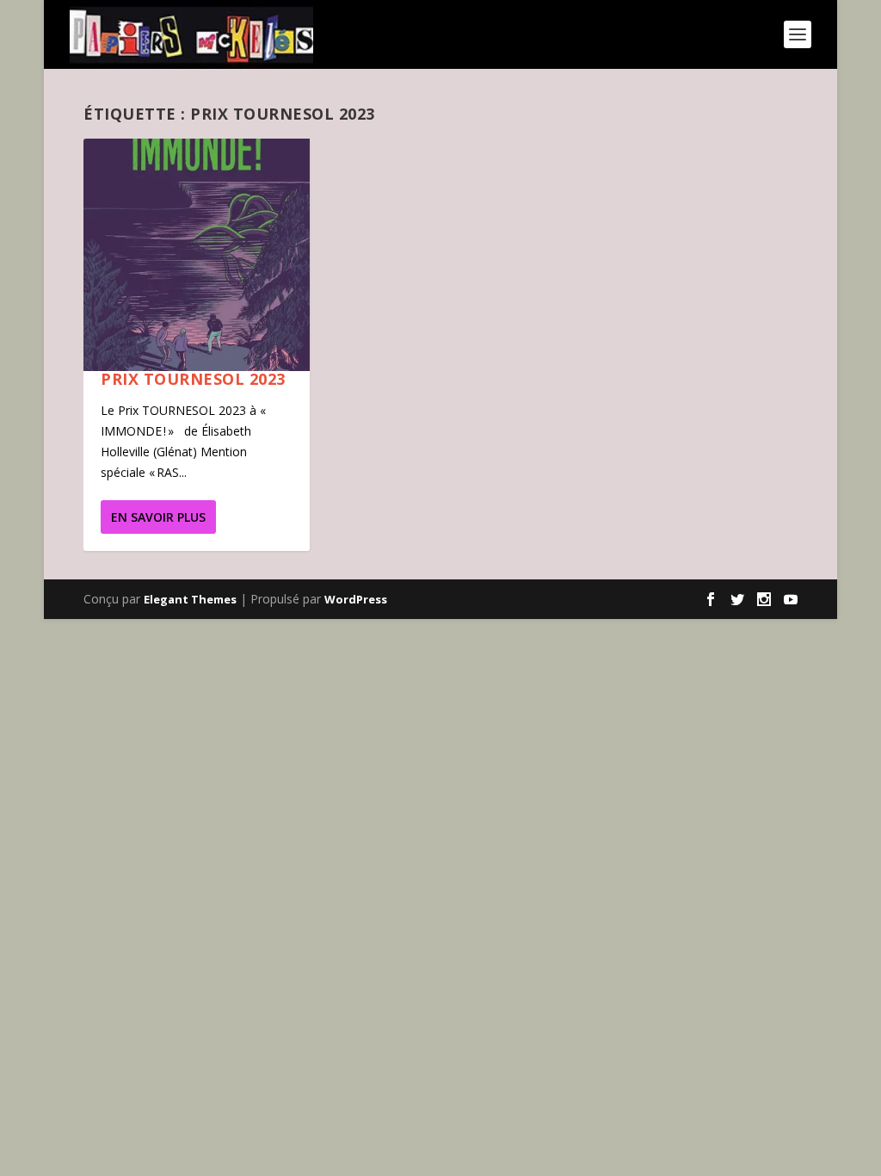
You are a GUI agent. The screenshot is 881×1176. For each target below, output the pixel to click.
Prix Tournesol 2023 (193, 378)
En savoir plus (158, 517)
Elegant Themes (190, 599)
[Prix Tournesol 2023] (196, 255)
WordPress (355, 599)
